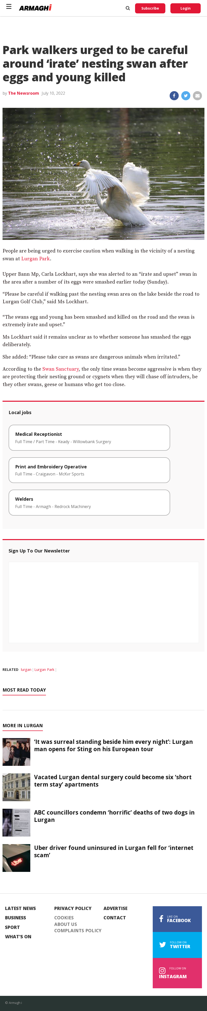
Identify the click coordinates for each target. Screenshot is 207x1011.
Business (15, 918)
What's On (18, 936)
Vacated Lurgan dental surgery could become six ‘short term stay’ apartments (113, 780)
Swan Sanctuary (60, 369)
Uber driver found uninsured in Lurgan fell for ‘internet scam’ (113, 851)
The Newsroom (23, 93)
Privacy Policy (73, 908)
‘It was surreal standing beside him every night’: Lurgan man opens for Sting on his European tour (113, 745)
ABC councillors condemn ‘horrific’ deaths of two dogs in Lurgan (114, 816)
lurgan (26, 669)
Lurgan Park (35, 259)
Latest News (20, 908)
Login (185, 8)
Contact (115, 918)
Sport (12, 927)
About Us (65, 924)
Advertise (115, 908)
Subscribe (150, 8)
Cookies (64, 918)
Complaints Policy (77, 930)
